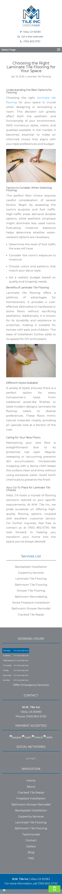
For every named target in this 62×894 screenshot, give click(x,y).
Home (31, 780)
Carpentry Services (31, 816)
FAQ (31, 858)
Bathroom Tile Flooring (31, 828)
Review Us (30, 891)
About (31, 786)
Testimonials (31, 834)
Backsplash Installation (31, 810)
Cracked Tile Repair (31, 792)
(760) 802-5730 (31, 41)
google (31, 758)
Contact (31, 840)
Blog (31, 852)
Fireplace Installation (31, 798)
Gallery (31, 846)
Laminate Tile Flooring (38, 76)
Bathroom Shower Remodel (31, 804)
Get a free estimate (32, 36)
